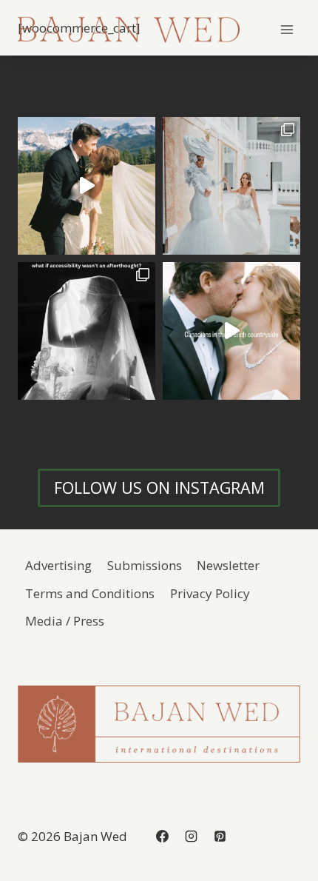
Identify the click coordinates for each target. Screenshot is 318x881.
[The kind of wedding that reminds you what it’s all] (86, 186)
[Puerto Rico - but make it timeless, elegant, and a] (231, 186)
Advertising (58, 565)
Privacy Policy (210, 593)
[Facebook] (162, 835)
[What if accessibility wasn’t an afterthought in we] (86, 331)
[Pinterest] (219, 835)
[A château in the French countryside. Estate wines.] (231, 331)
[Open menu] (286, 29)
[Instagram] (190, 835)
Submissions (144, 565)
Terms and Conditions (90, 593)
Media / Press (64, 620)
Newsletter (228, 565)
